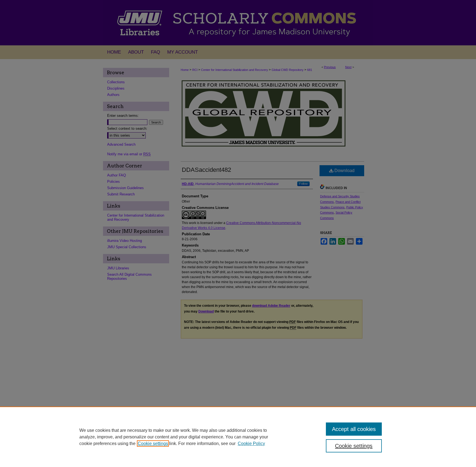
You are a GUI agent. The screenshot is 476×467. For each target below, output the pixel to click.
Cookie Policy (251, 443)
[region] (238, 437)
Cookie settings (153, 443)
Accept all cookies (354, 429)
